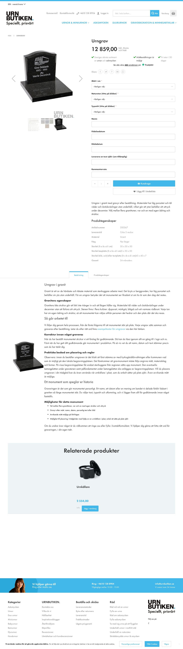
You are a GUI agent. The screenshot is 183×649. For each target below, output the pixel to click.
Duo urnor (12, 615)
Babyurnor (12, 623)
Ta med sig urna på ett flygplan (124, 623)
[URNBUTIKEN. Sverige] (19, 17)
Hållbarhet (46, 615)
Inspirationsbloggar (51, 619)
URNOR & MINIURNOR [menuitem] (74, 22)
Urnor (10, 610)
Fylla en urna (116, 610)
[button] (17, 4)
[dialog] (91, 644)
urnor (99, 60)
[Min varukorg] (173, 13)
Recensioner (47, 631)
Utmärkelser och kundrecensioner (57, 636)
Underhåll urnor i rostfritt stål (123, 627)
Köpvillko (46, 627)
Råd (112, 602)
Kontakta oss (47, 606)
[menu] (119, 22)
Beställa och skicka (87, 602)
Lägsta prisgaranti (84, 623)
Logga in (104, 12)
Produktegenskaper (101, 275)
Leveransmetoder (84, 606)
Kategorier (14, 602)
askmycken (111, 60)
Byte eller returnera (85, 610)
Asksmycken (13, 606)
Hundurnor (13, 636)
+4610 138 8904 (87, 12)
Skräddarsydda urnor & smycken (124, 636)
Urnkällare (83, 487)
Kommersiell (52, 12)
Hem (9, 35)
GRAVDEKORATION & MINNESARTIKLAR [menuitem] (152, 22)
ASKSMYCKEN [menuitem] (100, 22)
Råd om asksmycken (119, 615)
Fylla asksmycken (118, 619)
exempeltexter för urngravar (111, 329)
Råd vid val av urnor (119, 606)
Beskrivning (78, 275)
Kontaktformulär (67, 12)
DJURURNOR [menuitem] (120, 22)
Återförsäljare (48, 623)
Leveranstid (81, 615)
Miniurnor (12, 619)
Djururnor (12, 631)
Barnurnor (12, 627)
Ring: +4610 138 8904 (103, 583)
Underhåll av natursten (120, 631)
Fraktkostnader (82, 619)
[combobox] (136, 13)
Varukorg (165, 13)
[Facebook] (149, 623)
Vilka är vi (46, 610)
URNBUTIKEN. (51, 602)
